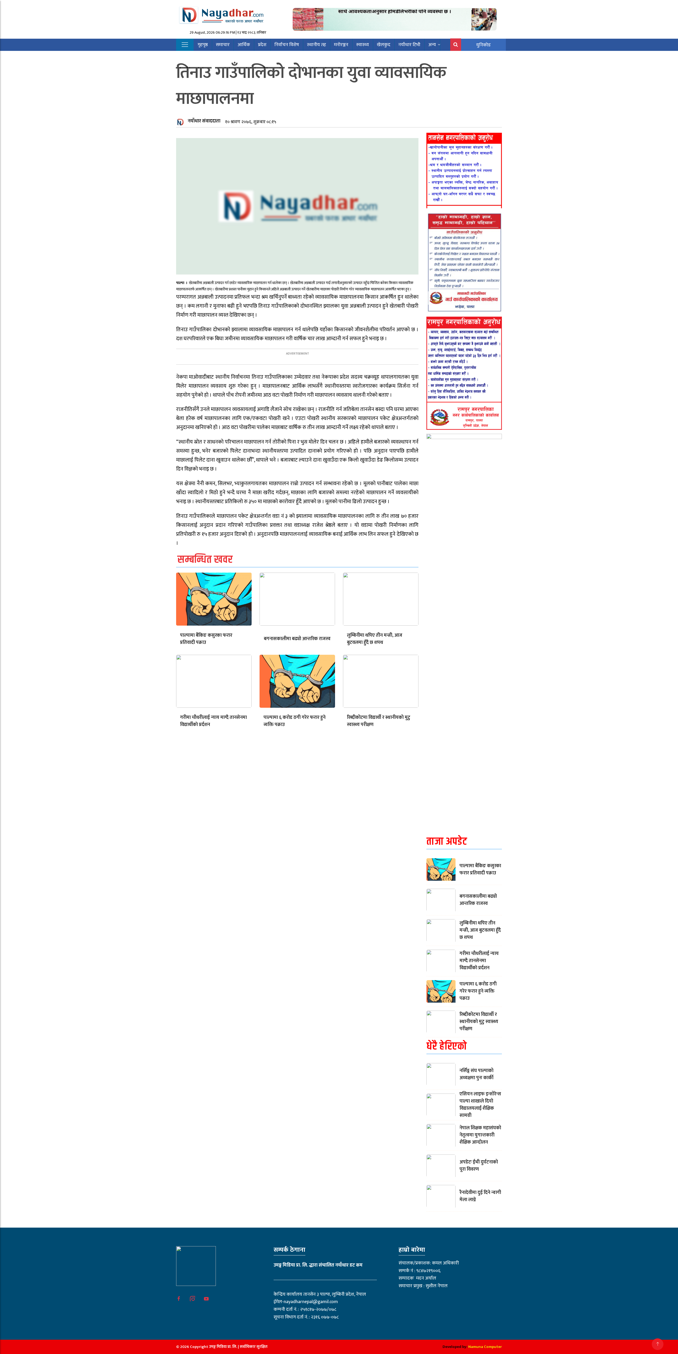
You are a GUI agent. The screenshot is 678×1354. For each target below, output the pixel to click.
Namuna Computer (485, 1346)
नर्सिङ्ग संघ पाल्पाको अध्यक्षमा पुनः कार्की (476, 1074)
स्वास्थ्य (362, 45)
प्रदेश (262, 45)
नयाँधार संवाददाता (204, 121)
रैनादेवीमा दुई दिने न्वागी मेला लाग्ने (480, 1196)
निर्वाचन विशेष (286, 45)
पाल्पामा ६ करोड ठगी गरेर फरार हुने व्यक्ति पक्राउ (294, 721)
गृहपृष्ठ (203, 45)
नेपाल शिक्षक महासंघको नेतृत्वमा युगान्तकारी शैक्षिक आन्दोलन (480, 1135)
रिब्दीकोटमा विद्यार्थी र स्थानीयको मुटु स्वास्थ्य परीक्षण (378, 721)
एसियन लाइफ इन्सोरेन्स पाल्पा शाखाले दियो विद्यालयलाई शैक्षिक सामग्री (480, 1105)
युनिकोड (483, 45)
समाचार (223, 45)
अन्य (432, 45)
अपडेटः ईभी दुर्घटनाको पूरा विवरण (479, 1165)
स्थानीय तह (316, 45)
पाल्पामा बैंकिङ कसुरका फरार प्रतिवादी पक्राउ (206, 639)
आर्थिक (244, 45)
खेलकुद (383, 45)
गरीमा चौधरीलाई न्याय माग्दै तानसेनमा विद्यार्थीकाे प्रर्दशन (213, 721)
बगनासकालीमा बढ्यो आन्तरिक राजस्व (297, 639)
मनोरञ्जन (341, 45)
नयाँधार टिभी (409, 45)
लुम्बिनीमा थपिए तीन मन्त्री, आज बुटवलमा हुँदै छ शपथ (374, 639)
